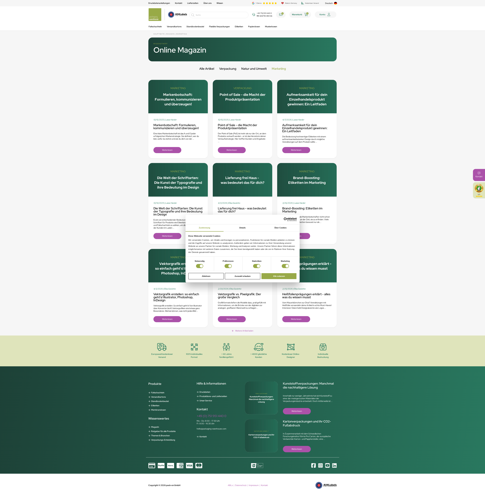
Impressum (254, 485)
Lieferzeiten (192, 3)
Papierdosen (254, 26)
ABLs (230, 485)
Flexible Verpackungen (219, 26)
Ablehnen (206, 276)
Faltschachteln (155, 26)
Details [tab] (242, 228)
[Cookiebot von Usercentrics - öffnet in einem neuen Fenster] (286, 219)
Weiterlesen (167, 150)
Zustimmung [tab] (204, 228)
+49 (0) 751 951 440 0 (211, 416)
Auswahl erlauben (243, 276)
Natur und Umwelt (254, 69)
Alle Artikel (206, 69)
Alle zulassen (279, 276)
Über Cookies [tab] (280, 228)
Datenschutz (240, 485)
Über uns (207, 3)
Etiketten (239, 26)
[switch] (228, 266)
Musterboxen (271, 26)
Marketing (279, 69)
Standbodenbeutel (195, 26)
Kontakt (178, 3)
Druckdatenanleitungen (159, 3)
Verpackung (227, 69)
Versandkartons (174, 26)
